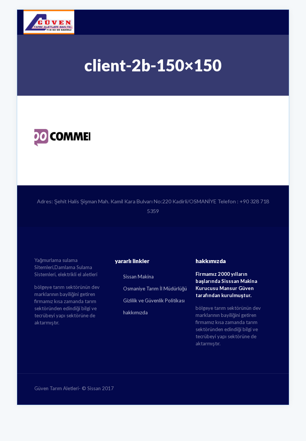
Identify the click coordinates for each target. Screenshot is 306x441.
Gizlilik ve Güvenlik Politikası (154, 300)
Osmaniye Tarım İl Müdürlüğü (155, 289)
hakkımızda (135, 312)
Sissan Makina (138, 277)
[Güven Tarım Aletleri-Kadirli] (49, 22)
